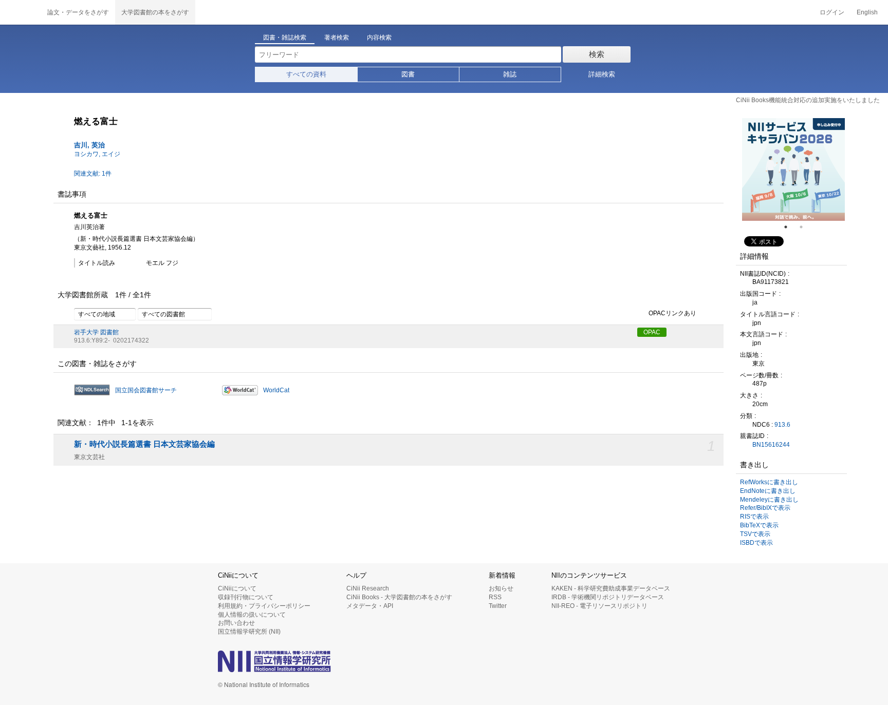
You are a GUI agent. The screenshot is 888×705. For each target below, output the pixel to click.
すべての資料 (306, 74)
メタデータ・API (369, 605)
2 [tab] (805, 227)
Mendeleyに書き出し (769, 499)
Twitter (498, 605)
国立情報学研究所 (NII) (249, 631)
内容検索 (379, 37)
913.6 (782, 424)
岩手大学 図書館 (96, 332)
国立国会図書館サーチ (146, 390)
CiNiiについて (237, 588)
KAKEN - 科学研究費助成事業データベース (610, 588)
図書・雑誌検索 (284, 37)
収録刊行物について (245, 597)
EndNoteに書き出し (767, 490)
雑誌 (509, 74)
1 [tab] (790, 227)
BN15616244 (771, 444)
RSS (495, 597)
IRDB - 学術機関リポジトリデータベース (607, 597)
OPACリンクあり (672, 313)
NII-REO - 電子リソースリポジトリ (599, 605)
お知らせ (501, 588)
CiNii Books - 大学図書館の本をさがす (399, 597)
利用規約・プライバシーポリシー (264, 605)
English (867, 12)
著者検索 (336, 37)
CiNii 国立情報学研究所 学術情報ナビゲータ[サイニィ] (20, 12)
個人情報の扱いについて (252, 614)
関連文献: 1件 (93, 173)
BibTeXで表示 (759, 525)
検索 (596, 54)
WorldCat (276, 390)
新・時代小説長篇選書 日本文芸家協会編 (144, 444)
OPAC (651, 332)
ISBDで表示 (756, 542)
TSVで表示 (755, 534)
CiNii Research (367, 588)
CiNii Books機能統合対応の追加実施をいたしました (808, 100)
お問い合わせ (236, 622)
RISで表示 (754, 516)
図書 (408, 74)
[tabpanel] (793, 169)
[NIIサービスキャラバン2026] (793, 169)
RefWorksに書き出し (769, 482)
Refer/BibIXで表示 (765, 507)
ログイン (832, 12)
